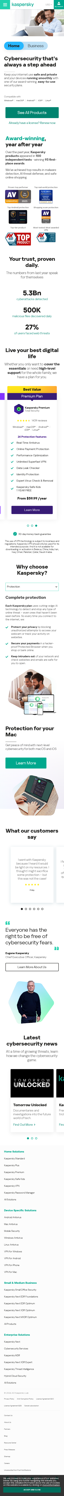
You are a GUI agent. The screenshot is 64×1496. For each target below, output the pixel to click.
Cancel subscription (31, 1406)
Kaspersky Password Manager (19, 1192)
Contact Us (8, 1415)
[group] (32, 453)
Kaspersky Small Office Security (20, 1289)
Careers (7, 1463)
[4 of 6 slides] (34, 909)
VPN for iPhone (11, 1265)
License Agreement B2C (45, 1399)
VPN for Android (12, 1258)
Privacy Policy (9, 1399)
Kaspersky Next (12, 1341)
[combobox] (48, 4)
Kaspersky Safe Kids (14, 1179)
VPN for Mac (10, 1272)
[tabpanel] (32, 655)
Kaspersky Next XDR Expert (18, 1362)
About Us (7, 1422)
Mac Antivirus (11, 1224)
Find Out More (23, 1124)
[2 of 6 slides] (26, 909)
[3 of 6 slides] (30, 909)
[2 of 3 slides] (32, 526)
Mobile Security (12, 1231)
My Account (59, 6)
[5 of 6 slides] (38, 909)
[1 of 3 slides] (28, 526)
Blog (6, 1436)
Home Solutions (14, 1151)
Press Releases (9, 1450)
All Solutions (10, 1199)
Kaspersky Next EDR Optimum (19, 1303)
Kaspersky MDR (12, 1355)
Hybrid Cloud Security (15, 1375)
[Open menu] (5, 4)
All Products (10, 1324)
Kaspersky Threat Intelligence (19, 1369)
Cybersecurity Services (16, 1348)
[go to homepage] (23, 5)
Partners (7, 1429)
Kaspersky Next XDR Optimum (19, 1310)
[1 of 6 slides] (22, 909)
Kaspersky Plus (11, 1165)
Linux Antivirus (11, 1244)
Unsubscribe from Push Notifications (17, 1470)
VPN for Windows (13, 1251)
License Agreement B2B (13, 1406)
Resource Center (10, 1443)
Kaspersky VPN (11, 1185)
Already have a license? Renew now (32, 123)
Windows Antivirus (13, 1237)
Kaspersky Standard (14, 1158)
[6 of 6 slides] (42, 909)
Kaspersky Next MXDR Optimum (20, 1317)
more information (51, 1485)
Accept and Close (32, 1490)
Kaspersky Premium (14, 1172)
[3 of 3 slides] (36, 526)
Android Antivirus (12, 1217)
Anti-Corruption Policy (25, 1399)
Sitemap (7, 1456)
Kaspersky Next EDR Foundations (21, 1296)
